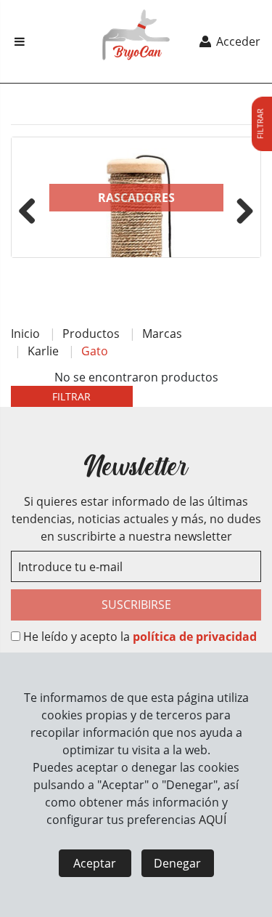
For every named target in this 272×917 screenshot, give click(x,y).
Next (239, 208)
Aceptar (94, 863)
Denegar (177, 863)
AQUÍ (212, 820)
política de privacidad (195, 637)
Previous (32, 208)
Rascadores (136, 198)
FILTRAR (71, 396)
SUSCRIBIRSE (136, 605)
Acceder (236, 41)
